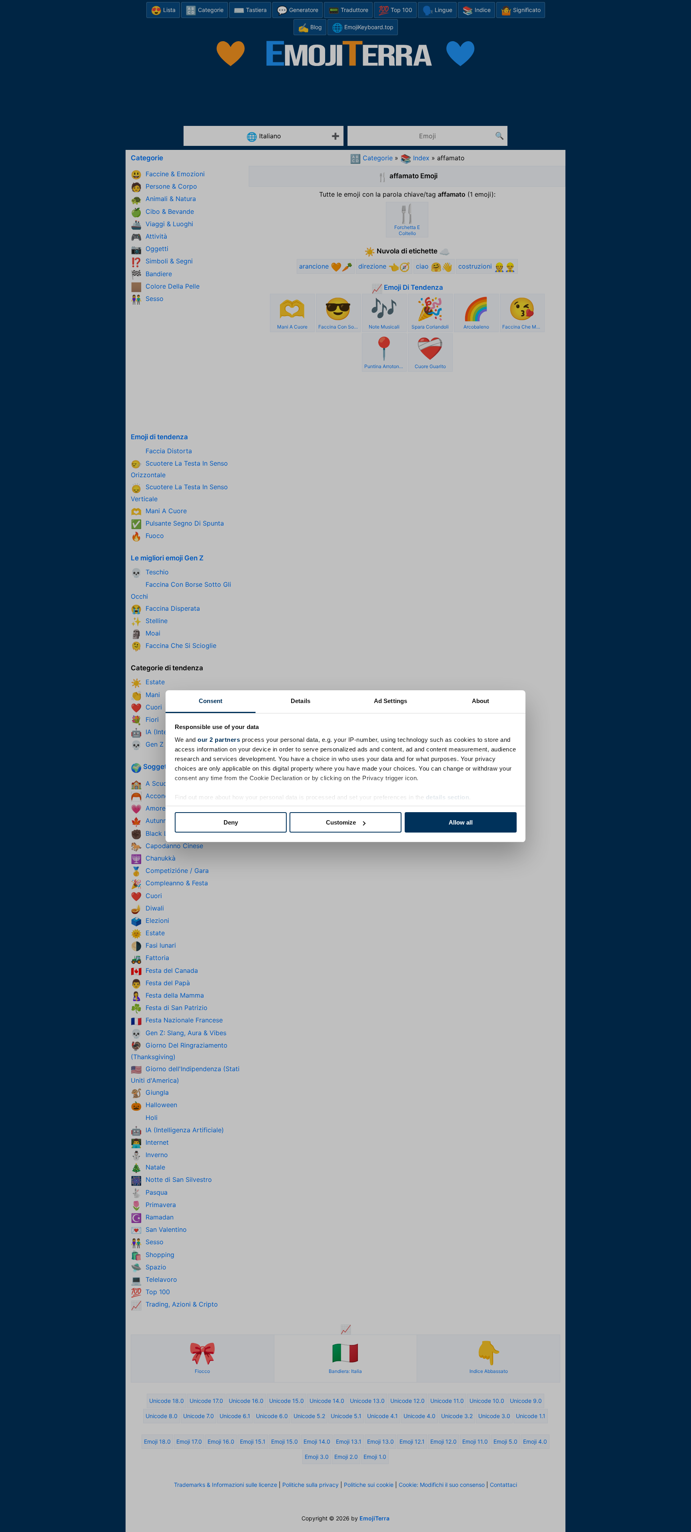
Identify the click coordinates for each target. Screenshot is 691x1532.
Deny (231, 822)
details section (447, 797)
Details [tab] (300, 700)
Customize (341, 822)
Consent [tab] (211, 700)
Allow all (461, 822)
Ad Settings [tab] (390, 700)
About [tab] (480, 700)
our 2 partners (219, 739)
